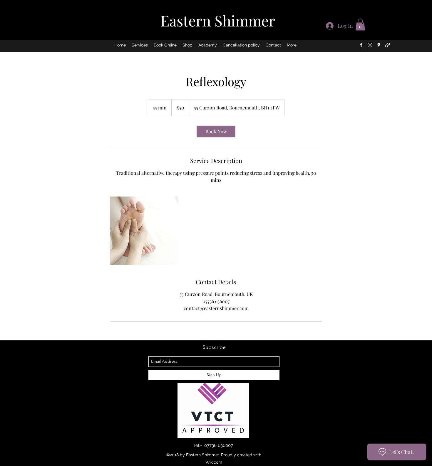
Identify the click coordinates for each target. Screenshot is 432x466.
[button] (360, 25)
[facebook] (361, 45)
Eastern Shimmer (217, 20)
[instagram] (370, 45)
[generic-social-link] (388, 45)
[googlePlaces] (379, 45)
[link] (216, 131)
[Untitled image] (144, 231)
